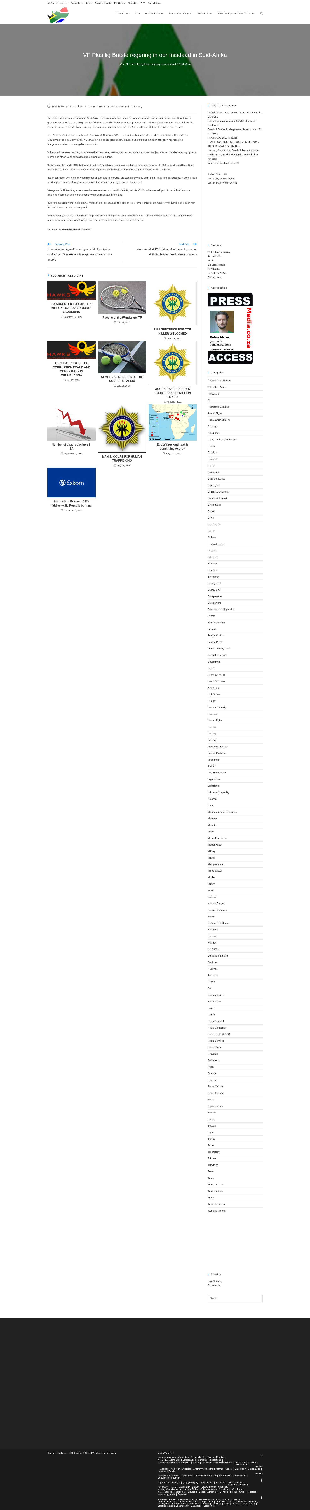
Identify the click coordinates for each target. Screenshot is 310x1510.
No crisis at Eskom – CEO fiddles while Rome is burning (71, 503)
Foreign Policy (215, 642)
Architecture (240, 1475)
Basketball (180, 1492)
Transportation (215, 1184)
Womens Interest (217, 1210)
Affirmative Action (217, 387)
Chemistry (223, 1487)
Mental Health (215, 844)
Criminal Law (214, 524)
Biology (195, 1487)
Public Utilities (215, 1047)
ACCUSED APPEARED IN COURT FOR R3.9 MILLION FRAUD (172, 393)
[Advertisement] (235, 214)
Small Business (216, 1093)
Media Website (165, 1453)
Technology (214, 1151)
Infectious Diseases (218, 746)
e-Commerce (240, 1501)
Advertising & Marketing (178, 1462)
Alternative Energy (203, 1475)
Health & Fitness (216, 674)
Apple (172, 1494)
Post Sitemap (215, 1281)
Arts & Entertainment (219, 419)
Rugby (211, 1067)
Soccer (211, 1099)
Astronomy (184, 1487)
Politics (211, 1008)
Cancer (211, 465)
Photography (214, 1001)
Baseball (169, 1492)
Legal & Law (214, 779)
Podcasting (163, 1487)
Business (212, 459)
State (210, 1132)
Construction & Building (169, 1478)
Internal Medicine (217, 753)
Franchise (216, 1503)
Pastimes (213, 968)
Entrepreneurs (215, 596)
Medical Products (217, 838)
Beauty (211, 446)
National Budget (216, 903)
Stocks (211, 1138)
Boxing (233, 1492)
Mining (211, 857)
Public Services (216, 1040)
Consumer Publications (209, 1460)
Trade (211, 1178)
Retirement (213, 1060)
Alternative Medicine (218, 407)
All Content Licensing (57, 3)
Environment (214, 602)
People (211, 982)
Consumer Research (188, 1501)
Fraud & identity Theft (219, 648)
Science (212, 1073)
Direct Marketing (224, 1501)
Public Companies (217, 1027)
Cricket (211, 511)
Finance (212, 629)
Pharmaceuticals (216, 995)
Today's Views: (216, 174)
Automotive (214, 433)
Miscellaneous (215, 870)
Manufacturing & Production (222, 812)
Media (89, 3)
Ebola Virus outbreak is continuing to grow (173, 446)
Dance (211, 531)
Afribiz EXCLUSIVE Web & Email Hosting (96, 1453)
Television (213, 1165)
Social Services (216, 1106)
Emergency (214, 576)
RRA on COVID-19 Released (222, 137)
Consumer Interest (217, 498)
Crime (91, 106)
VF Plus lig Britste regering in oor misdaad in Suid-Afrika (161, 64)
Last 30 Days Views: (219, 182)
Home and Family (217, 707)
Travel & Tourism (217, 1204)
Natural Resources (217, 910)
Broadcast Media (103, 3)
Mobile (211, 877)
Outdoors (212, 962)
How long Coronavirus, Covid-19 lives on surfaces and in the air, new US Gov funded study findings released (233, 154)
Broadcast (213, 452)
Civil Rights (214, 485)
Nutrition (212, 942)
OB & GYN (213, 949)
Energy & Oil (214, 590)
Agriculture (213, 393)
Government (106, 106)
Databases (196, 1506)
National (124, 106)
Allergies (186, 1469)
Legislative (213, 785)
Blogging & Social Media (201, 1482)
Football (252, 1492)
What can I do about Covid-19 (223, 163)
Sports (211, 1119)
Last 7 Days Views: (218, 178)
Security (212, 1080)
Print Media (119, 3)
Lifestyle (212, 799)
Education (213, 557)
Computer (182, 1494)
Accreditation (77, 3)
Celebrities (213, 472)
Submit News (154, 3)
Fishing (227, 1503)
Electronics (209, 1506)
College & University (218, 491)
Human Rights (215, 720)
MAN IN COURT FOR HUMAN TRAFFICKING (122, 458)
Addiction (175, 1469)
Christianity (224, 1489)
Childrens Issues (216, 478)
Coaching (236, 1499)
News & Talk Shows (218, 923)
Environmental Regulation (221, 609)
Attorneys (213, 426)
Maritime (212, 818)
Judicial (212, 766)
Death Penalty (248, 1503)
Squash (212, 1125)
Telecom (212, 1158)
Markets (212, 825)
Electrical (212, 570)
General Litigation (217, 655)
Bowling (224, 1492)
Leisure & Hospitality (218, 792)
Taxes (211, 1145)
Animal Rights (215, 413)
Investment (213, 759)
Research (213, 1053)
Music (211, 890)
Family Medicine (216, 622)
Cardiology (240, 1469)
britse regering (63, 229)
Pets (210, 988)
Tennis (211, 1171)
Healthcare (213, 687)
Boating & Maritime (208, 1492)
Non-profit (213, 929)
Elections (212, 563)
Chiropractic (254, 1469)
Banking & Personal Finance (222, 439)
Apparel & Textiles (223, 1475)
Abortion (164, 1469)
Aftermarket (174, 1460)
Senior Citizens (216, 1086)
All (81, 106)
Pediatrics (213, 975)
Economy (213, 550)
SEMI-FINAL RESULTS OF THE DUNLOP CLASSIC (122, 379)
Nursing (212, 936)
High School (214, 694)
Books (196, 1462)
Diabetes (212, 537)
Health (211, 668)
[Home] (121, 64)
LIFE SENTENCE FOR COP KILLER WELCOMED (172, 331)
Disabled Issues (216, 544)
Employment (214, 583)
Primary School (216, 1021)
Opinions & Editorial (218, 955)
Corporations (214, 504)
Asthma (219, 1469)
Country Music (198, 1457)
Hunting (212, 727)
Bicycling (192, 1492)
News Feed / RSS (136, 3)
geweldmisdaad (82, 229)
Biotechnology (209, 1487)
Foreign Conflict (216, 635)
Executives (194, 1503)
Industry (212, 740)
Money (211, 884)
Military (211, 851)
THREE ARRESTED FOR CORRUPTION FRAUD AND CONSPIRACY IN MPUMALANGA (71, 369)
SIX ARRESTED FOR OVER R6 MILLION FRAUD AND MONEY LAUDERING (71, 308)
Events (211, 616)
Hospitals (212, 714)
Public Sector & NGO (219, 1034)
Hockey (212, 701)
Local (210, 805)
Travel (211, 1197)
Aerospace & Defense (219, 380)
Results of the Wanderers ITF (122, 317)
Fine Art (220, 1457)
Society (137, 106)
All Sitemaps (214, 1285)
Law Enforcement (217, 772)
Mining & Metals (216, 864)
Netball (211, 916)
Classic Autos (189, 1460)
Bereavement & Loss (209, 1499)
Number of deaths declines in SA (71, 446)
